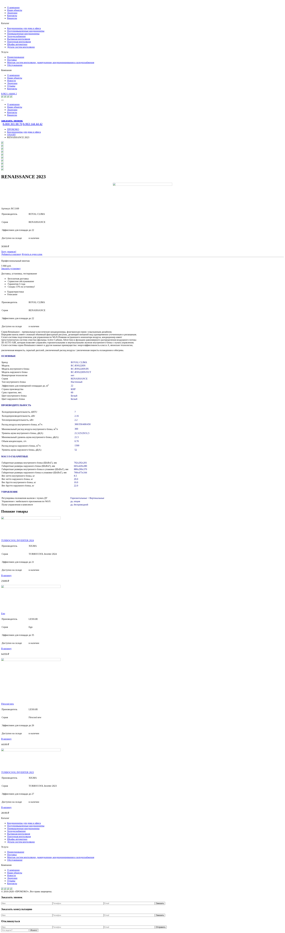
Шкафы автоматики (17, 44)
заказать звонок (12, 120)
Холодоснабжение (16, 36)
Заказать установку (11, 268)
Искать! (33, 930)
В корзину (6, 575)
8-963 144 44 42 (32, 124)
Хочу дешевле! (8, 251)
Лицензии (12, 13)
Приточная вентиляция (19, 41)
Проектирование (15, 57)
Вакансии (12, 18)
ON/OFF (11, 134)
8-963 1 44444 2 (9, 93)
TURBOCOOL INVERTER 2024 (17, 540)
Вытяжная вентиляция (18, 39)
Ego (3, 613)
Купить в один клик (32, 254)
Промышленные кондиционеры (23, 33)
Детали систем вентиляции (21, 47)
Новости (11, 80)
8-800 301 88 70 (12, 124)
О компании (13, 7)
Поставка (12, 60)
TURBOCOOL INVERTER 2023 (17, 772)
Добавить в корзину (11, 254)
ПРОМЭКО (13, 129)
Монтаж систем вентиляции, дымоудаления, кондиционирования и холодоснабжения (50, 62)
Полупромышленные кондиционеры (25, 31)
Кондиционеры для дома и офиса (24, 28)
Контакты (12, 15)
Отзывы (11, 86)
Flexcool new (7, 704)
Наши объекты (14, 10)
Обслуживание (14, 65)
